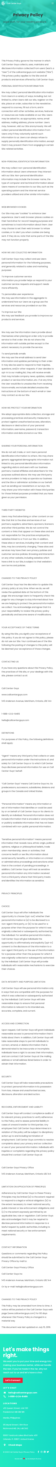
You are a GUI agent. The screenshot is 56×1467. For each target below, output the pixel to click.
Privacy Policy (29, 1452)
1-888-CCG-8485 (18, 1396)
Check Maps (15, 1444)
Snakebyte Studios (34, 1459)
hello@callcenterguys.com (22, 1392)
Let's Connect (12, 1380)
